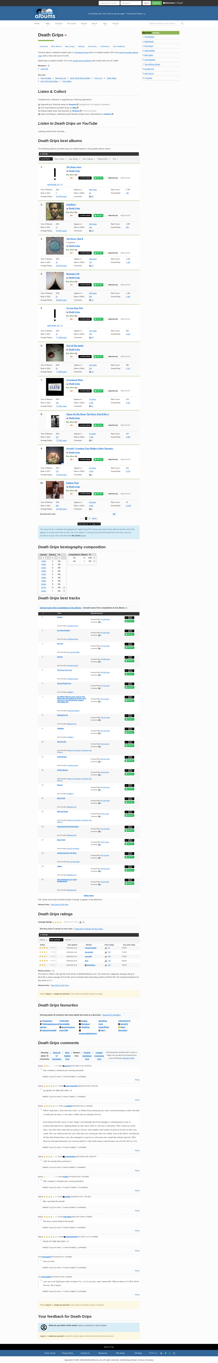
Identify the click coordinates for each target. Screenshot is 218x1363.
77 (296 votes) (61, 372)
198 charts (93, 259)
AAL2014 (124, 1024)
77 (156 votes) (61, 440)
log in (48, 994)
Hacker (59, 617)
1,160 (91, 403)
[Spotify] (169, 1353)
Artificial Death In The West (67, 853)
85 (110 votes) (105, 787)
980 (109, 956)
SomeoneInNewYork (88, 1033)
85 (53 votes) (105, 772)
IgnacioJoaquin (68, 1027)
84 (92, 196)
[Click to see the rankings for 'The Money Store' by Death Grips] (55, 174)
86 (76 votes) (105, 699)
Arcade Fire (149, 69)
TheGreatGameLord (50, 1024)
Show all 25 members (111, 1015)
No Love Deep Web (74, 308)
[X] (173, 1353)
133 (57, 437)
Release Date (103, 159)
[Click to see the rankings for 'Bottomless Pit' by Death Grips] (55, 280)
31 (92, 266)
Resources (103, 1353)
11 (92, 406)
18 (92, 337)
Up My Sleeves (62, 770)
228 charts (93, 293)
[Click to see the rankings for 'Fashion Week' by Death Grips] (55, 489)
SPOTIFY (99, 178)
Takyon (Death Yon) (64, 683)
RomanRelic (64, 1024)
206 (90, 297)
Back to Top (109, 1347)
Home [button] (37, 23)
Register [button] (156, 3)
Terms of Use (49, 1353)
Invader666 (89, 952)
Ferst (101, 1024)
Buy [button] (105, 23)
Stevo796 (88, 956)
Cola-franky (67, 1217)
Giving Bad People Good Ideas (68, 827)
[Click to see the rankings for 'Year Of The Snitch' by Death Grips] (55, 352)
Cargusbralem (70, 1156)
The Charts (71, 23)
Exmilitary (71, 204)
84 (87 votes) (105, 842)
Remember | (170, 3)
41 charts (92, 434)
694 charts (93, 190)
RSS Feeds (120, 1353)
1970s (43, 574)
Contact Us (85, 1353)
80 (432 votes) (61, 300)
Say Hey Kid (61, 742)
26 (90, 193)
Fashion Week (72, 482)
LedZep (67, 1197)
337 (109, 952)
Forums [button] (116, 23)
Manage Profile (128, 1058)
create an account (61, 994)
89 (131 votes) (105, 646)
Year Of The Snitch (74, 345)
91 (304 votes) (105, 619)
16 (57, 262)
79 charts (92, 399)
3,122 (128, 368)
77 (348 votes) (61, 337)
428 (90, 334)
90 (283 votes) (105, 632)
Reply (137, 1079)
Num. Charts (59, 159)
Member (68, 940)
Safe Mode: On (53, 184)
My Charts (76, 535)
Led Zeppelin (149, 59)
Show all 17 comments (56, 1055)
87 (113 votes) (105, 685)
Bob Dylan (148, 55)
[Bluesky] (160, 1353)
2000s (43, 584)
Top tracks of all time (59, 904)
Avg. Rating (73, 159)
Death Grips (74, 170)
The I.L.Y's (98, 78)
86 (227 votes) (105, 759)
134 (90, 227)
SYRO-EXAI (64, 1021)
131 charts (93, 365)
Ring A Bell (61, 798)
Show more (89, 895)
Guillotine (60, 728)
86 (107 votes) (105, 717)
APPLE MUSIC (86, 178)
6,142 (128, 403)
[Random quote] (145, 14)
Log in (43, 1336)
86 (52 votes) (105, 744)
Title (114, 159)
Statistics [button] (59, 23)
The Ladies (66, 81)
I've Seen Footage (63, 630)
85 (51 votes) (105, 813)
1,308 (91, 437)
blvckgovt (85, 1024)
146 (109, 961)
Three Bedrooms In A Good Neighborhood (67, 880)
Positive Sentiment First (87, 1055)
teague (84, 1021)
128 (57, 403)
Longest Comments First (99, 1055)
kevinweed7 (46, 1257)
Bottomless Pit (72, 273)
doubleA (68, 1106)
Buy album (70, 175)
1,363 (128, 297)
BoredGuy (103, 1021)
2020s (43, 591)
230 (127, 193)
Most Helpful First (67, 1055)
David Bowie (149, 50)
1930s (43, 561)
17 (57, 227)
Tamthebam (91, 965)
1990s (43, 581)
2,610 (128, 334)
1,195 (128, 262)
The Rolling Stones (152, 64)
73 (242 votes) (61, 406)
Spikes (59, 866)
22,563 (128, 506)
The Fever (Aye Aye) (64, 670)
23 (57, 297)
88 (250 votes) (105, 672)
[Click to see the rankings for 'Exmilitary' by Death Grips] (55, 211)
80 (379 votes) (61, 266)
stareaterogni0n (90, 948)
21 (92, 300)
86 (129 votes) (105, 731)
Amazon (72, 104)
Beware (60, 785)
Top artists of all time (60, 985)
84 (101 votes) (105, 868)
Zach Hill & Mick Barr (49, 81)
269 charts (93, 224)
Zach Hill (44, 69)
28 (92, 231)
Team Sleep (111, 78)
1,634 (91, 471)
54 (109, 948)
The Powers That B (74, 238)
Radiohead (149, 41)
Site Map (138, 1353)
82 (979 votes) (61, 196)
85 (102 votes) (105, 800)
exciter (65, 1177)
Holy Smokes (46, 78)
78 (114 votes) (61, 475)
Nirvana (148, 78)
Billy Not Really (62, 811)
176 (57, 471)
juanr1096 (63, 1030)
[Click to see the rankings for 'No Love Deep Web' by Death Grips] (55, 315)
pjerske (43, 1027)
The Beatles (149, 37)
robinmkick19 (124, 1021)
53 (57, 368)
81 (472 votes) (61, 231)
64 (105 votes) (61, 509)
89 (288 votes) (105, 659)
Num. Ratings (88, 159)
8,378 (128, 471)
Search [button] (94, 23)
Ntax (86, 961)
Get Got (60, 657)
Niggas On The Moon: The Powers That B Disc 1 (87, 414)
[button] (43, 557)
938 (127, 227)
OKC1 (103, 1030)
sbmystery (122, 1030)
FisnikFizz (85, 1027)
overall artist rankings (82, 60)
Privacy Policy (67, 1353)
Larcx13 (67, 1066)
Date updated (55, 940)
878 (109, 965)
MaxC (122, 1027)
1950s (43, 567)
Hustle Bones (62, 757)
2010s (43, 587)
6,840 (128, 437)
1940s (43, 564)
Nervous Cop (60, 78)
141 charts (93, 331)
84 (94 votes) (105, 882)
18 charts (92, 502)
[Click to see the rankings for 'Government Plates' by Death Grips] (55, 386)
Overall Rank (45, 159)
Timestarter (47, 1021)
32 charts (92, 468)
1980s (43, 577)
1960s (43, 571)
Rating (42, 940)
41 (57, 334)
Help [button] (48, 23)
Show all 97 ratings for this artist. (89, 929)
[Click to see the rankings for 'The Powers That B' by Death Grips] (55, 245)
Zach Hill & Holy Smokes (80, 78)
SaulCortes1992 (71, 1086)
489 (57, 506)
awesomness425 (49, 1030)
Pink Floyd (148, 46)
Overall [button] (84, 23)
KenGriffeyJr (104, 1027)
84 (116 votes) (105, 829)
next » (94, 518)
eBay (74, 107)
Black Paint (61, 840)
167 (114, 514)
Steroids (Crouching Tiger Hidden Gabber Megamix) (89, 448)
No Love (60, 644)
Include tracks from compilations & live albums (60, 608)
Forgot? (180, 3)
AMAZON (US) (113, 178)
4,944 (91, 506)
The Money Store (81, 52)
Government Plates (74, 379)
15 (92, 372)
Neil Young (149, 73)
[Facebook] (164, 1353)
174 (90, 262)
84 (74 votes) (105, 855)
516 (90, 368)
